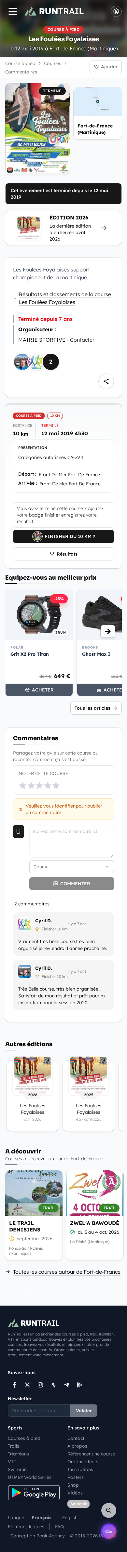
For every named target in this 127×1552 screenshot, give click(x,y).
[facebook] (14, 1384)
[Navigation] (12, 11)
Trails (13, 1446)
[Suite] (107, 631)
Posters (75, 1477)
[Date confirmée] (72, 1232)
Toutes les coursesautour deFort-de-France (66, 1272)
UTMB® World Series (29, 1477)
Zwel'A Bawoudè (94, 1223)
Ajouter (109, 67)
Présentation (32, 447)
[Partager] (106, 381)
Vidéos (75, 1493)
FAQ (59, 1527)
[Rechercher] (109, 1510)
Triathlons (18, 1454)
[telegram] (66, 1384)
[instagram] (40, 1384)
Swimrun (17, 1469)
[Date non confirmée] (11, 1238)
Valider (84, 1411)
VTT (12, 1462)
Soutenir (78, 1503)
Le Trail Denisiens (24, 1226)
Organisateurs (82, 1462)
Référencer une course (91, 1454)
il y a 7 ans (77, 923)
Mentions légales (26, 1527)
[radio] (23, 785)
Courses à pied (24, 1438)
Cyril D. (43, 921)
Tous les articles (92, 708)
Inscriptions (80, 1469)
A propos (77, 1446)
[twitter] (27, 1384)
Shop (73, 1485)
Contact (75, 1438)
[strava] (53, 1384)
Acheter (43, 690)
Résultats (67, 554)
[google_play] (79, 1384)
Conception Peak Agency (37, 1536)
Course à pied (20, 63)
